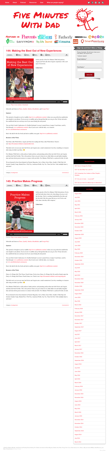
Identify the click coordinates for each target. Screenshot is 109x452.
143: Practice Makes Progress (24, 181)
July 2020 (77, 241)
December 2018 (79, 279)
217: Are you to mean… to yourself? (84, 179)
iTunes (20, 109)
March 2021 (78, 212)
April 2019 (77, 275)
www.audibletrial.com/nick (21, 127)
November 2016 (79, 353)
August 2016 (78, 364)
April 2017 (77, 342)
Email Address (82, 59)
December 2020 (79, 223)
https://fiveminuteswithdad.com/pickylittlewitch (21, 144)
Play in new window (16, 104)
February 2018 (79, 308)
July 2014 (77, 438)
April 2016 (77, 379)
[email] (66, 55)
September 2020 (79, 234)
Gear (41, 2)
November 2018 (79, 282)
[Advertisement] (89, 145)
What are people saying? (55, 2)
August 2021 (78, 193)
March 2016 (78, 382)
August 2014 (78, 434)
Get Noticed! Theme (17, 449)
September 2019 (79, 264)
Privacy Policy (103, 450)
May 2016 (77, 375)
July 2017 (77, 334)
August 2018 (78, 293)
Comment (9, 54)
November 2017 (79, 319)
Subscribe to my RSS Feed (103, 3)
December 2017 (79, 316)
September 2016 (79, 360)
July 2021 (77, 197)
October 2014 (78, 427)
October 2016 (78, 356)
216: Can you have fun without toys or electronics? (88, 182)
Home (7, 2)
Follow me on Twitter (89, 3)
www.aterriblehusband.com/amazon (17, 129)
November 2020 (79, 227)
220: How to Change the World (83, 166)
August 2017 (78, 330)
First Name (81, 67)
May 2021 (77, 204)
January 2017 (78, 349)
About (15, 2)
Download (25, 104)
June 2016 (77, 371)
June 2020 (77, 245)
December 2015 (79, 393)
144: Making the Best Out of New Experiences (33, 50)
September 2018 (79, 290)
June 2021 (77, 201)
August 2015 (78, 401)
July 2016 (77, 367)
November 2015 (79, 397)
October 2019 (78, 260)
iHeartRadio (35, 109)
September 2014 (79, 430)
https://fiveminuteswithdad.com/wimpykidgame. (53, 276)
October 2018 (78, 286)
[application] (37, 101)
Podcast (23, 2)
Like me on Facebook (92, 3)
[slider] (65, 101)
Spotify (25, 109)
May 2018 (77, 301)
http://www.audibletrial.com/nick (38, 117)
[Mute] (62, 102)
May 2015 (77, 408)
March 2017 (78, 345)
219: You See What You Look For (84, 169)
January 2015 (78, 416)
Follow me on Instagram (96, 3)
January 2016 (78, 390)
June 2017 (77, 338)
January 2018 (78, 312)
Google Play (45, 109)
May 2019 (77, 271)
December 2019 (79, 256)
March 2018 (78, 304)
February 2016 (79, 386)
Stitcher (30, 109)
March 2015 (78, 412)
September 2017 (79, 327)
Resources (33, 2)
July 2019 (77, 267)
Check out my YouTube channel (99, 3)
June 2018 (77, 297)
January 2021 (78, 219)
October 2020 (78, 230)
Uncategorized (14, 172)
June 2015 (77, 405)
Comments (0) (65, 172)
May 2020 (77, 249)
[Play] (8, 102)
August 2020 (78, 238)
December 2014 (79, 419)
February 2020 (79, 253)
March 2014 (78, 442)
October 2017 (78, 323)
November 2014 (79, 423)
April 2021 (77, 208)
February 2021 (79, 216)
